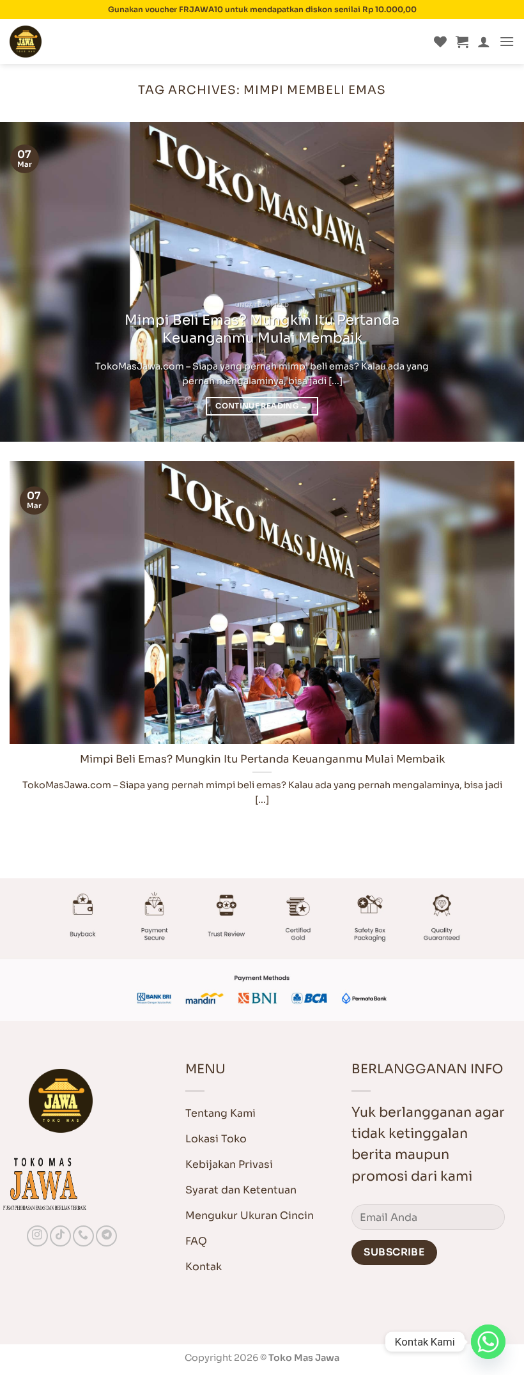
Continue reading (261, 405)
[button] (462, 41)
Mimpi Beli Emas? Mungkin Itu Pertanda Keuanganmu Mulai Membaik (262, 328)
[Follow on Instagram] (37, 1236)
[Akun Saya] (483, 41)
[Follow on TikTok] (60, 1236)
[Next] (497, 282)
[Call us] (83, 1236)
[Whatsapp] (488, 1342)
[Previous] (26, 282)
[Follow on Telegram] (106, 1236)
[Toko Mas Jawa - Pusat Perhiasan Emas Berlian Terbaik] (73, 41)
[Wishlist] (440, 41)
